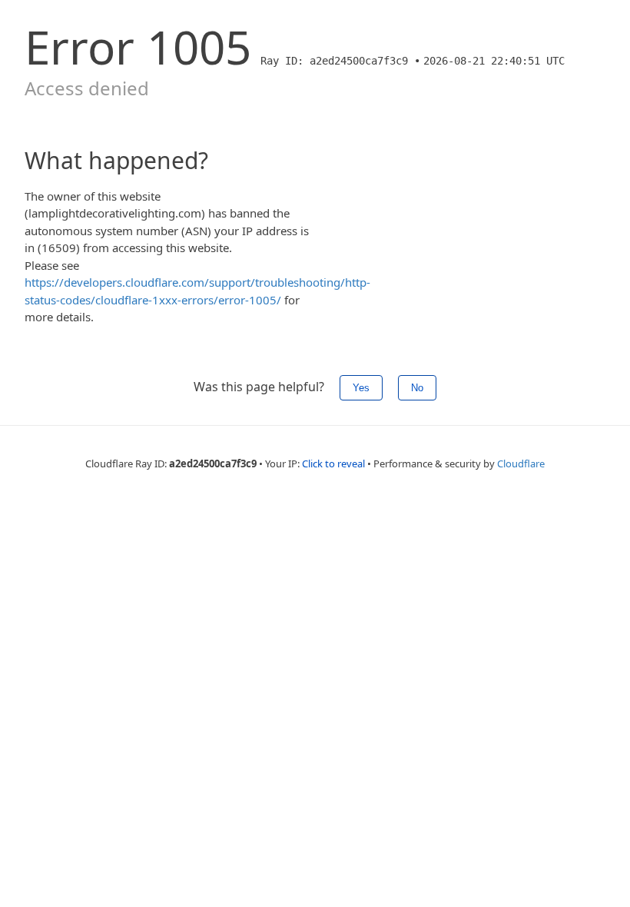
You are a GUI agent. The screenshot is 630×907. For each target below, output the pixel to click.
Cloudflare (521, 463)
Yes (361, 388)
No (417, 388)
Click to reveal (333, 463)
